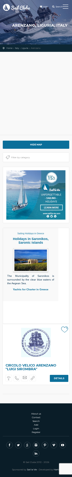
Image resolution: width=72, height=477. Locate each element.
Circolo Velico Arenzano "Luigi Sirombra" (31, 367)
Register (36, 432)
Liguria (25, 48)
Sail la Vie (32, 469)
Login (36, 428)
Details (59, 378)
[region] (36, 93)
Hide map (36, 144)
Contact (36, 417)
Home (9, 48)
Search (59, 6)
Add (45, 6)
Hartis (57, 469)
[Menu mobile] (65, 7)
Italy (17, 48)
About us (36, 413)
